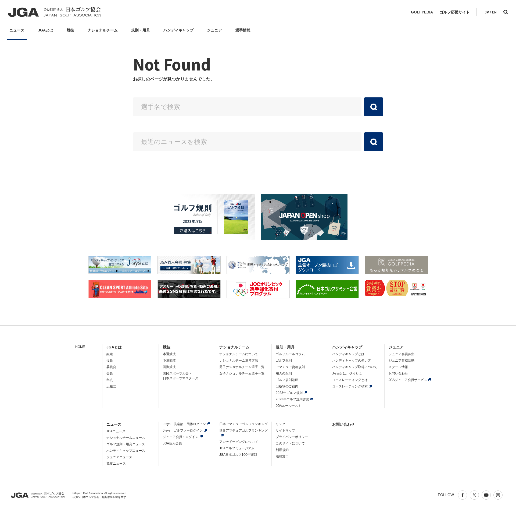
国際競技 (169, 367)
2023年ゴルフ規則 (289, 393)
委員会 (111, 367)
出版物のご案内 (287, 386)
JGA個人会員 (172, 443)
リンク (280, 424)
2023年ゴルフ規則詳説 (292, 399)
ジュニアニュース (119, 457)
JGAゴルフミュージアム (237, 448)
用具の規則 (284, 373)
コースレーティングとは (350, 380)
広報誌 (111, 386)
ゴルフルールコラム (290, 354)
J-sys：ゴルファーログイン (183, 430)
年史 (109, 380)
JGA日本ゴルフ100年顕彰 (238, 455)
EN (494, 12)
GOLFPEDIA (422, 12)
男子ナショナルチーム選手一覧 (241, 367)
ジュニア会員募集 (401, 354)
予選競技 (169, 360)
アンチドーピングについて (238, 442)
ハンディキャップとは (348, 354)
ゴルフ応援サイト (455, 12)
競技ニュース (116, 463)
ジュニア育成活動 (401, 360)
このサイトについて (290, 443)
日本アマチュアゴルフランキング (243, 424)
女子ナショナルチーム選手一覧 (241, 373)
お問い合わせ (398, 373)
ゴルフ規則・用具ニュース (125, 444)
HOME (80, 347)
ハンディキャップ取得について (354, 367)
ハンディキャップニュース (125, 451)
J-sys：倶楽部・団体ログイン (184, 424)
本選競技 (169, 354)
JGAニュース (116, 431)
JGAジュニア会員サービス (408, 380)
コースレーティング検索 (350, 386)
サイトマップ (285, 430)
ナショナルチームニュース (125, 438)
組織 (109, 354)
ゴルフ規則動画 (287, 380)
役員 (109, 360)
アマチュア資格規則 (290, 367)
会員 (109, 373)
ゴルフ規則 (284, 360)
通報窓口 (282, 456)
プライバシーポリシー (292, 437)
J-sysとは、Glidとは (347, 373)
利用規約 (282, 450)
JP (487, 12)
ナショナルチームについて (238, 354)
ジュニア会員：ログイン (180, 437)
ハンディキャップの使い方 (351, 360)
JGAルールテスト (288, 406)
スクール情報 (398, 367)
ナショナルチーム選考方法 (238, 360)
